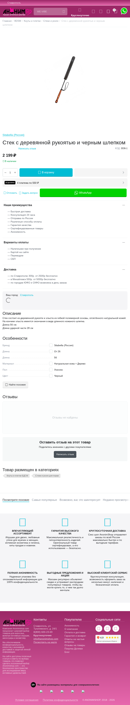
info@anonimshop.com (46, 638)
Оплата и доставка (74, 632)
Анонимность (71, 625)
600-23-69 (43, 632)
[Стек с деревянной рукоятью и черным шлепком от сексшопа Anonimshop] (65, 79)
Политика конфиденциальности (60, 700)
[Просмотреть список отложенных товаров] (101, 11)
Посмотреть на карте (45, 642)
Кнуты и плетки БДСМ (17, 476)
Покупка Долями (73, 648)
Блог (67, 652)
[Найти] (63, 11)
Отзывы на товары (74, 645)
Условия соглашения (26, 700)
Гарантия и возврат (75, 635)
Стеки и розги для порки (47, 476)
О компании (71, 629)
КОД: (117, 148)
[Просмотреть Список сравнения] (93, 11)
